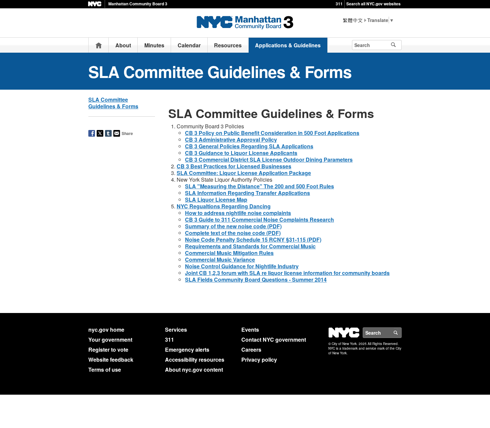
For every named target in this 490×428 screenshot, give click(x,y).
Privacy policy (259, 359)
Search (401, 332)
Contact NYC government (273, 339)
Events (250, 329)
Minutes (154, 45)
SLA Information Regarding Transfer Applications (247, 193)
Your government (110, 339)
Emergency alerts (187, 349)
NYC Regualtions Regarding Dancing (224, 206)
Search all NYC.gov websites (373, 4)
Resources (228, 45)
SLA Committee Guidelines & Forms (113, 103)
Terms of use (104, 369)
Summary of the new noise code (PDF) (233, 226)
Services (176, 329)
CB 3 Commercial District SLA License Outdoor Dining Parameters (269, 159)
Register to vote (108, 349)
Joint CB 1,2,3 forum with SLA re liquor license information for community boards (287, 273)
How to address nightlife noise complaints (238, 213)
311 (339, 4)
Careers (251, 349)
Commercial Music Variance (220, 259)
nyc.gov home (106, 329)
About (123, 45)
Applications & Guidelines (288, 45)
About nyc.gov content (194, 369)
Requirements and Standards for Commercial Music (250, 246)
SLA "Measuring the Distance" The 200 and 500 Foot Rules (259, 186)
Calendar (189, 45)
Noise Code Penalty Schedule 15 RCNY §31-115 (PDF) (253, 239)
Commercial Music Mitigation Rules (229, 253)
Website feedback (110, 359)
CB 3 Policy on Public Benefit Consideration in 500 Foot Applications (272, 133)
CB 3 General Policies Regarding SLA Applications (249, 146)
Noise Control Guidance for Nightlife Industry (242, 266)
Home (98, 45)
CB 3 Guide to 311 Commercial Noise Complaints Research (259, 219)
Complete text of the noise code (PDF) (233, 233)
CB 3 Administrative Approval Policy (231, 139)
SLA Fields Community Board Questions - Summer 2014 (256, 279)
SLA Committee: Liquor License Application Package (244, 173)
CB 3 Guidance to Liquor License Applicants (241, 153)
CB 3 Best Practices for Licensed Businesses (234, 166)
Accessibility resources (194, 359)
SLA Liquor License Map (216, 199)
